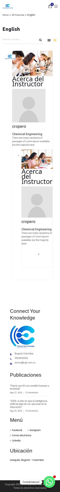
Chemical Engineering (27, 134)
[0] (50, 7)
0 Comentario (32, 392)
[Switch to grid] (49, 40)
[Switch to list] (55, 40)
